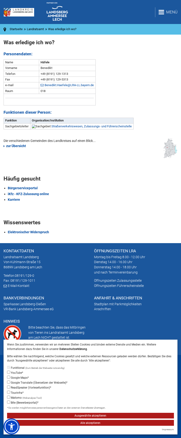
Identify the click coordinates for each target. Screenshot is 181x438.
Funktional (37, 368)
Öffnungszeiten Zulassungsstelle (118, 280)
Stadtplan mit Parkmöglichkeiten (118, 304)
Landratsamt (35, 29)
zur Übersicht (16, 146)
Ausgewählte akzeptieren (90, 415)
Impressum (168, 429)
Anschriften (102, 309)
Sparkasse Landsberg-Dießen (25, 304)
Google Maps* (19, 377)
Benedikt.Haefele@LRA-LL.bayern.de (69, 85)
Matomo (26, 397)
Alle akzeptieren (90, 423)
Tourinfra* (17, 392)
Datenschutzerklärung (73, 349)
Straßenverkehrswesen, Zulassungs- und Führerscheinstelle (91, 126)
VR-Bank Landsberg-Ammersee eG (29, 309)
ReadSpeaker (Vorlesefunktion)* (30, 387)
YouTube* (16, 372)
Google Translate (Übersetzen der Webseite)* (38, 382)
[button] (11, 426)
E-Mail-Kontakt (18, 286)
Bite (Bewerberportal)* (24, 402)
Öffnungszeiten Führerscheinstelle (119, 286)
